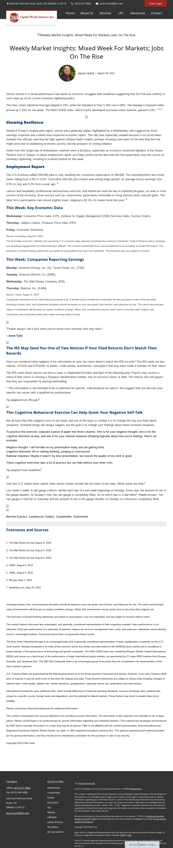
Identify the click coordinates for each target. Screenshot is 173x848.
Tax (49, 807)
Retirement (53, 787)
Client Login (155, 3)
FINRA (122, 835)
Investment (53, 792)
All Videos (52, 827)
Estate (50, 797)
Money (51, 812)
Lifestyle (52, 817)
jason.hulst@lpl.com (111, 3)
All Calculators (55, 831)
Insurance (53, 802)
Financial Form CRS (86, 783)
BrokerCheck (135, 788)
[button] (70, 12)
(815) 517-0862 (83, 3)
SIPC (130, 835)
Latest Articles (55, 822)
